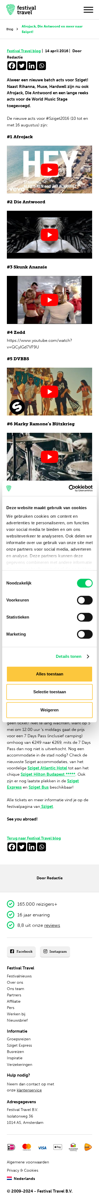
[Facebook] (11, 65)
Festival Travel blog (25, 51)
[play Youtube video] (49, 169)
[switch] (85, 600)
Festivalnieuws (19, 976)
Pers (10, 1007)
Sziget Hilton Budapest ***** (48, 774)
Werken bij (16, 1014)
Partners (14, 995)
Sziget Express (19, 1045)
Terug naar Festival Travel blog (34, 838)
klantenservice (29, 1090)
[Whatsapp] (41, 65)
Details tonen (68, 656)
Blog (9, 29)
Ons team (15, 988)
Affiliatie (14, 1001)
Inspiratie (15, 1058)
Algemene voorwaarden (28, 1162)
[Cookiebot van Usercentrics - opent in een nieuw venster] (70, 488)
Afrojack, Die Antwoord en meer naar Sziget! (52, 29)
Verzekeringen (19, 1064)
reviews (52, 925)
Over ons (15, 982)
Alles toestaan (49, 674)
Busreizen (15, 1051)
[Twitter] (21, 65)
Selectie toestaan (49, 691)
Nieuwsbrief (17, 1020)
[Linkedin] (31, 65)
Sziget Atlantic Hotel (47, 768)
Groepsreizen (19, 1039)
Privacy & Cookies (22, 1170)
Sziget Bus (39, 787)
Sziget (46, 806)
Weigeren (49, 710)
